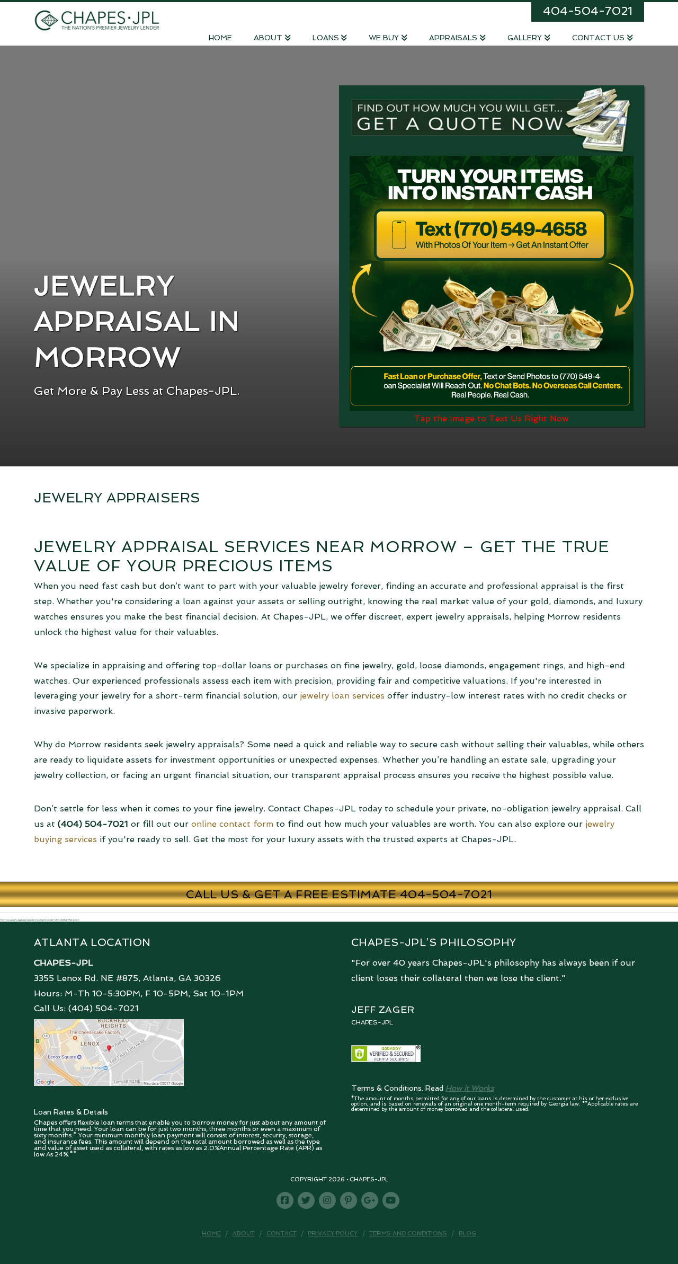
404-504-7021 (587, 10)
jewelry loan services (342, 696)
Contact (281, 1233)
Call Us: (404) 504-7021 (86, 1008)
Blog (467, 1233)
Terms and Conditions (408, 1233)
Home (211, 1233)
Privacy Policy (333, 1233)
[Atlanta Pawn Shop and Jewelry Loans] (97, 19)
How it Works (469, 1088)
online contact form (232, 824)
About (244, 1233)
